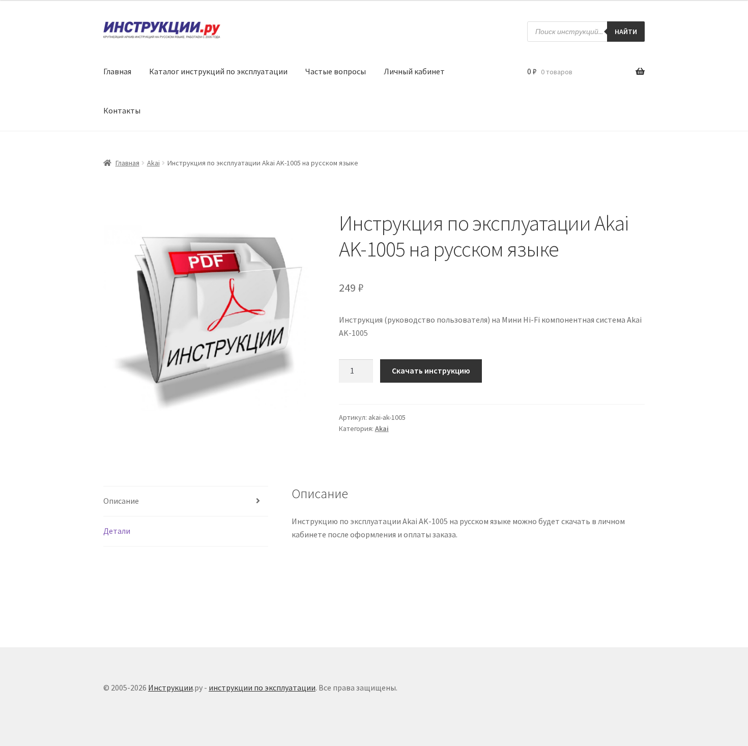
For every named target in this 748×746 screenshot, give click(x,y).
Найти (626, 31)
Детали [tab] (116, 531)
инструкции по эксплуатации (262, 687)
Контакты (121, 110)
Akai (153, 162)
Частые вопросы (335, 71)
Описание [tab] (121, 501)
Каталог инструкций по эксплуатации (218, 71)
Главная (117, 71)
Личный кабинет (414, 71)
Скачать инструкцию (431, 370)
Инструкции (170, 687)
